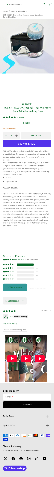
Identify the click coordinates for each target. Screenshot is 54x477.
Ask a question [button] (38, 288)
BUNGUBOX (27, 104)
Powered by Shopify (31, 450)
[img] (9, 311)
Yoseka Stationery (16, 450)
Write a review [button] (15, 287)
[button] (3, 4)
